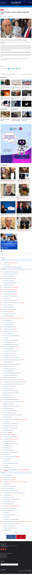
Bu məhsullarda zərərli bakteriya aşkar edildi (12, 523)
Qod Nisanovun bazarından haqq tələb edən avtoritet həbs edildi (24, 181)
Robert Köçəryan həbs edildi (7, 467)
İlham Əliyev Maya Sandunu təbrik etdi (9, 408)
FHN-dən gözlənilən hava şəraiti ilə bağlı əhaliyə (12, 456)
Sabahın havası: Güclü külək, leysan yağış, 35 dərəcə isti (11, 390)
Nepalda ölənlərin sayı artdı (9, 479)
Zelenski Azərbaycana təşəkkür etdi (8, 475)
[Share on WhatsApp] (2, 68)
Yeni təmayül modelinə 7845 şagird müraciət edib (10, 410)
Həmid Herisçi (8, 432)
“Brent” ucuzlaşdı (6, 465)
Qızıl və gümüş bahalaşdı (7, 454)
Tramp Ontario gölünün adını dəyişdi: (11, 287)
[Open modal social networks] (19, 68)
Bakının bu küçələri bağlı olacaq (8, 320)
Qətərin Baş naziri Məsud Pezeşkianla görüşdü (11, 291)
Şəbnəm (5, 16)
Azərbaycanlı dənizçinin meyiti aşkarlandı (9, 280)
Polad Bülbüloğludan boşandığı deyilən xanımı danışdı (8, 181)
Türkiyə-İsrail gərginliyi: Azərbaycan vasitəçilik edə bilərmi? (11, 335)
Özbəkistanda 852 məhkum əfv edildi (8, 397)
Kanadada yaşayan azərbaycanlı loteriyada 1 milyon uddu (7, 215)
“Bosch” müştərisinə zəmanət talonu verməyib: (16, 419)
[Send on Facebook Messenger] (10, 68)
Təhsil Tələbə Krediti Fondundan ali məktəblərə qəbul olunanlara (13, 401)
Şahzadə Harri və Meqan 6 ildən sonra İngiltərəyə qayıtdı (11, 463)
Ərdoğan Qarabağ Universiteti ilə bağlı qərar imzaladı (11, 452)
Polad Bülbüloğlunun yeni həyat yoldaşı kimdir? (8, 230)
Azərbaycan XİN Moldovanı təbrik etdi (8, 430)
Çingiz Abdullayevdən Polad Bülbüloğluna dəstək (11, 300)
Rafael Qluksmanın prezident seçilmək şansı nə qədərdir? (12, 364)
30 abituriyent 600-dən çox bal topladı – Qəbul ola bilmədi (11, 357)
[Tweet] (13, 68)
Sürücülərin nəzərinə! (6, 512)
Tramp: (11, 289)
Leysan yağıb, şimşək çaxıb (9, 434)
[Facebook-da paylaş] (5, 68)
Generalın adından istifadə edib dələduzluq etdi (10, 486)
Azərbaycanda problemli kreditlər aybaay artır (10, 441)
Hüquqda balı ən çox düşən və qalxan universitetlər (10, 377)
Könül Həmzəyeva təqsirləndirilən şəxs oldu (9, 501)
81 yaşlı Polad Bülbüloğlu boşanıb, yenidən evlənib (7, 197)
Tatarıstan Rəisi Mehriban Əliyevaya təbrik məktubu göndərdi (12, 499)
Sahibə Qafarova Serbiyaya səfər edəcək (9, 497)
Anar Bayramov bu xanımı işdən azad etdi (10, 309)
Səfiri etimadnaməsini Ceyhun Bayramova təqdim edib (11, 375)
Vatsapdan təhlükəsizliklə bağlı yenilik (9, 510)
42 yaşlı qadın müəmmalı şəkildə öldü (8, 366)
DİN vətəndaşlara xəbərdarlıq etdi (8, 445)
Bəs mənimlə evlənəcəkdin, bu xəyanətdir (17, 521)
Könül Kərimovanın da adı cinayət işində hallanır (10, 508)
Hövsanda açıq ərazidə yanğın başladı (9, 322)
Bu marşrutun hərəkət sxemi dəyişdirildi (9, 488)
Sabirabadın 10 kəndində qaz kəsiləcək (9, 342)
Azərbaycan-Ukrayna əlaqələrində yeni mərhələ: (24, 230)
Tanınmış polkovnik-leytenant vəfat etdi (10, 278)
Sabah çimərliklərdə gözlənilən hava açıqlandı (10, 353)
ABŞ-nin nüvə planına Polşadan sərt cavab (9, 276)
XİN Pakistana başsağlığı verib (8, 530)
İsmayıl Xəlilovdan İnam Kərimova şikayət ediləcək (23, 215)
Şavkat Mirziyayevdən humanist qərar (8, 388)
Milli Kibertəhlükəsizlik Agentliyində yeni (10, 331)
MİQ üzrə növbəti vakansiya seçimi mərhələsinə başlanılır (11, 519)
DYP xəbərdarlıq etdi (6, 421)
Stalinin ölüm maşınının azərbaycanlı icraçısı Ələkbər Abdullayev (14, 302)
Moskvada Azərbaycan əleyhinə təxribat (12, 346)
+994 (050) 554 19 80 (4, 554)
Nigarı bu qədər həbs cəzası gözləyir (8, 333)
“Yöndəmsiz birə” (9, 311)
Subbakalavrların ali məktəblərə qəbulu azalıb (10, 386)
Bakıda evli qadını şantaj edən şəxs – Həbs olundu (10, 355)
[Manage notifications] (30, 573)
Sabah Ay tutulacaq (25, 108)
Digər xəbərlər (16, 532)
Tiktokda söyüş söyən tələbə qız (9, 477)
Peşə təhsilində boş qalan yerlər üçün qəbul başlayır (10, 423)
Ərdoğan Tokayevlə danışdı (7, 298)
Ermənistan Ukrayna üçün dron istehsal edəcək (10, 368)
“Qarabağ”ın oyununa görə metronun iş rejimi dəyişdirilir (11, 344)
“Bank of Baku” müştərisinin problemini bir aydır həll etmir (12, 379)
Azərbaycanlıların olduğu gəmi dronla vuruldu (9, 313)
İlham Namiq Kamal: (11, 262)
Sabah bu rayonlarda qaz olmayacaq (8, 324)
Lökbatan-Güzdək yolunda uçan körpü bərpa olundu (11, 399)
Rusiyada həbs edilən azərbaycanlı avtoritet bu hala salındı (23, 198)
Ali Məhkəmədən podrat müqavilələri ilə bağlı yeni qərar (11, 443)
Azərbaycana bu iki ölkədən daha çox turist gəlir (10, 412)
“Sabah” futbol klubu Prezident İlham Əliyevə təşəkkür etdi (11, 490)
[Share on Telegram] (16, 68)
